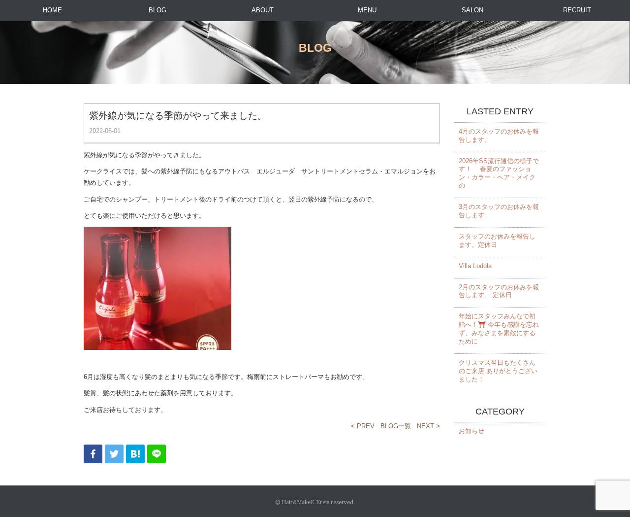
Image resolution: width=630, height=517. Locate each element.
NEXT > (428, 426)
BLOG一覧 (395, 426)
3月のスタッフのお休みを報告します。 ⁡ (499, 211)
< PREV (363, 426)
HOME (52, 10)
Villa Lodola (475, 266)
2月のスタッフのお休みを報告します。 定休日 (499, 291)
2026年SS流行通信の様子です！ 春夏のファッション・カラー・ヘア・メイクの (499, 173)
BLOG (157, 10)
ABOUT (263, 10)
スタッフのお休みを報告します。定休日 (497, 240)
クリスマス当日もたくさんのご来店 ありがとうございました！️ (498, 371)
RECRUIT (577, 10)
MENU (367, 10)
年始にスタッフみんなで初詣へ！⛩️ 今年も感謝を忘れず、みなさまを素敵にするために (499, 328)
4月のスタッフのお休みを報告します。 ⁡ (499, 135)
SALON (472, 10)
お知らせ (471, 431)
